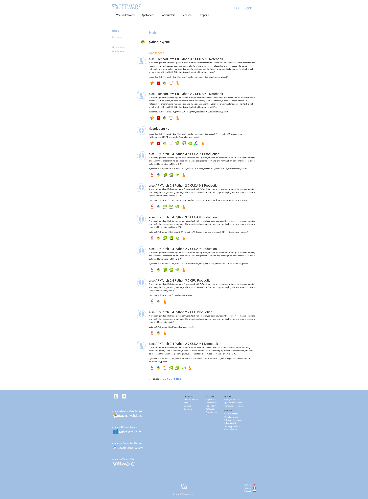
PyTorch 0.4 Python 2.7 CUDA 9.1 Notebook (187, 344)
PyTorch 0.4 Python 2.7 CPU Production (184, 312)
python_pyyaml (159, 42)
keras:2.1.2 (169, 134)
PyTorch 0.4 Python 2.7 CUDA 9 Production (187, 249)
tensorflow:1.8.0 (156, 77)
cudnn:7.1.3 (192, 169)
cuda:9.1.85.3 (180, 169)
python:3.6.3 (181, 77)
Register (248, 7)
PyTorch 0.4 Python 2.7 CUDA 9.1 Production (188, 185)
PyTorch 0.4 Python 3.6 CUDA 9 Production (187, 217)
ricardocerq (157, 128)
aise (152, 59)
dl (169, 128)
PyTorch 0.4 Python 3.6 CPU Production (184, 280)
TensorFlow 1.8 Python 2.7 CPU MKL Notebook (190, 94)
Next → (180, 378)
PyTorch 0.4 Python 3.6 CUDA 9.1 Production (188, 154)
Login (236, 7)
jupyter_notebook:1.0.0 (197, 77)
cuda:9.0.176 (215, 134)
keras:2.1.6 (169, 77)
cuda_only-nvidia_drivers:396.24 (213, 169)
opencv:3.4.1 (174, 137)
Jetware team (189, 494)
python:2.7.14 (181, 112)
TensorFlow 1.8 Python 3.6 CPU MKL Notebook (190, 59)
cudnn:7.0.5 (227, 134)
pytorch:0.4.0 (155, 169)
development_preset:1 (218, 77)
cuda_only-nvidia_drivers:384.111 (213, 232)
